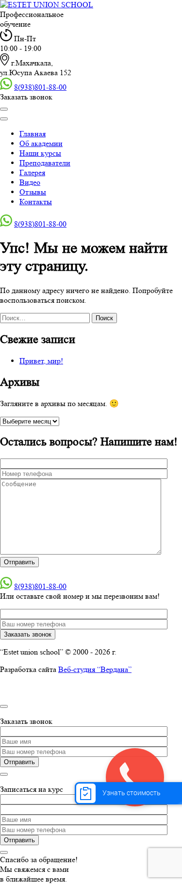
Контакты (35, 201)
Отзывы (32, 191)
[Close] (4, 118)
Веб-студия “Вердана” (95, 669)
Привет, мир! (41, 360)
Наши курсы (40, 153)
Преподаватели (44, 162)
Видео (29, 182)
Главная (32, 133)
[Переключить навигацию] (4, 109)
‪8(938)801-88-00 (40, 87)
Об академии (41, 143)
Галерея (32, 172)
